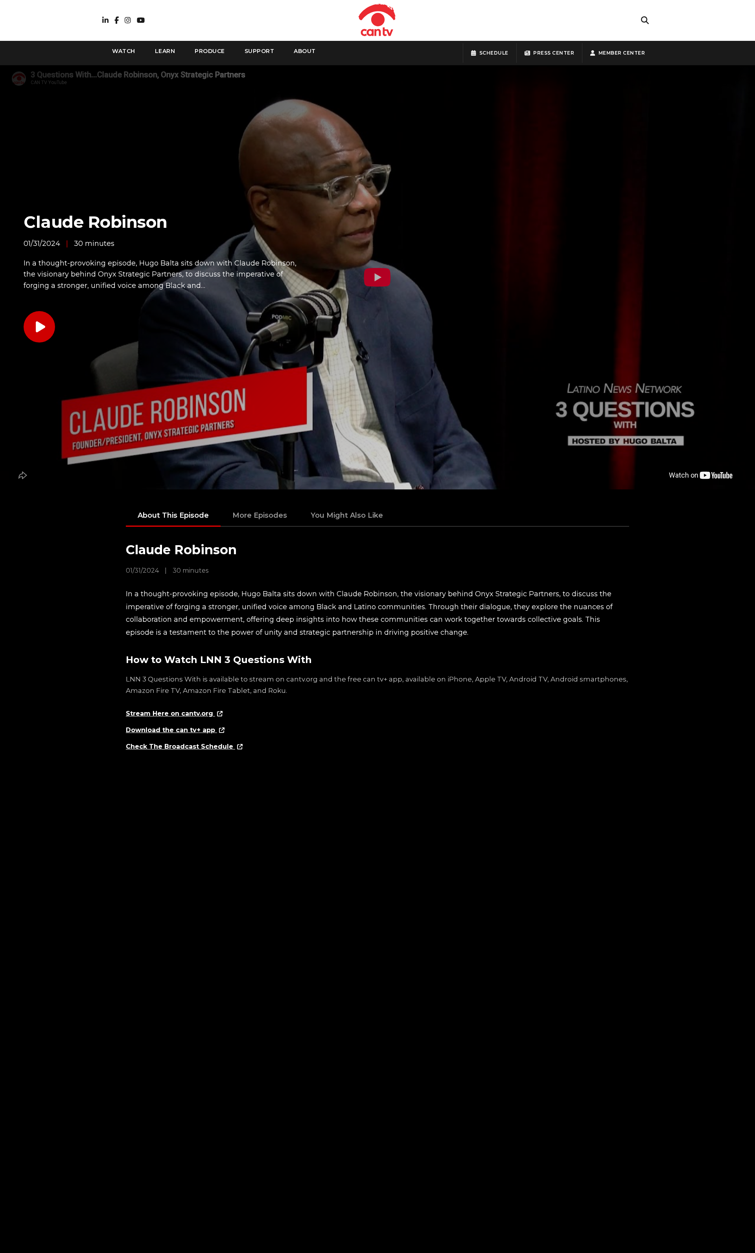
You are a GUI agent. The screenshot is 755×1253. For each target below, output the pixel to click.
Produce (210, 51)
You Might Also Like (347, 515)
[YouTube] (141, 21)
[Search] (645, 20)
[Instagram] (128, 21)
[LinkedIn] (105, 21)
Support (259, 51)
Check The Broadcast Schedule (180, 746)
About (305, 51)
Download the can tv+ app (171, 730)
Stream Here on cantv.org (170, 713)
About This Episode (173, 515)
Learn (165, 51)
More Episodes (259, 515)
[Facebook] (116, 21)
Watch (123, 51)
